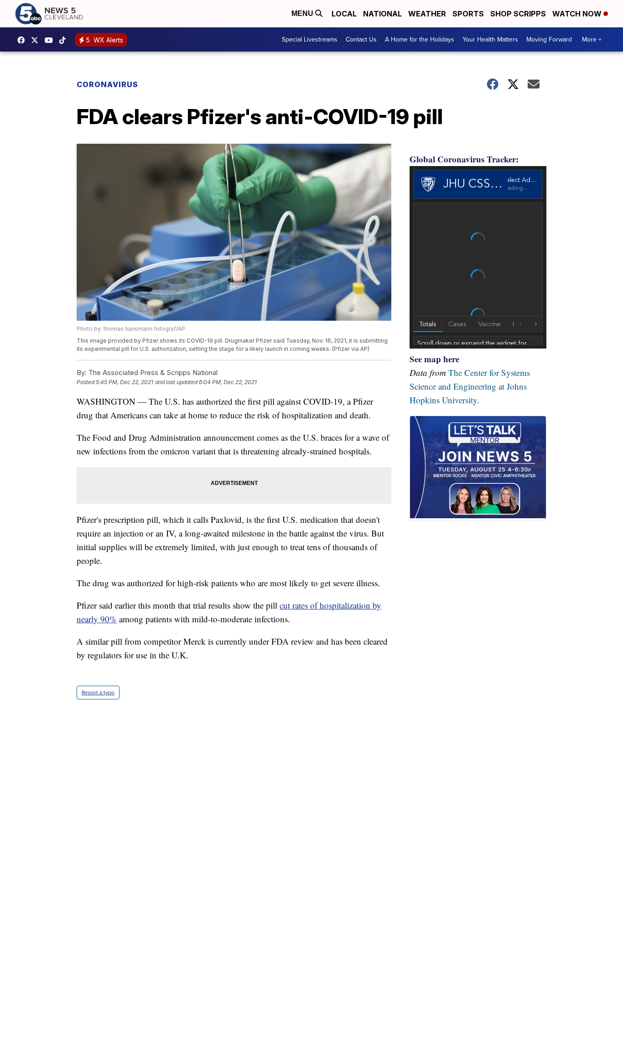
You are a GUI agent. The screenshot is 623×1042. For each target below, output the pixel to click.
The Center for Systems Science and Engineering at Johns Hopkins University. (470, 386)
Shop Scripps (518, 13)
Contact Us (361, 39)
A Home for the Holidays (419, 39)
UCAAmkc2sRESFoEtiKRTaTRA (51, 40)
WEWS (37, 40)
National (382, 13)
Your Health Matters (490, 39)
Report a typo (98, 692)
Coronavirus (107, 84)
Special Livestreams (309, 39)
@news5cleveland (64, 40)
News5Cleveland (23, 40)
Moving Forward (549, 39)
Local (344, 13)
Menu (303, 13)
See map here (434, 359)
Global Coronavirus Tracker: (464, 159)
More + (592, 39)
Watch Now (577, 13)
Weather (427, 13)
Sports (468, 13)
